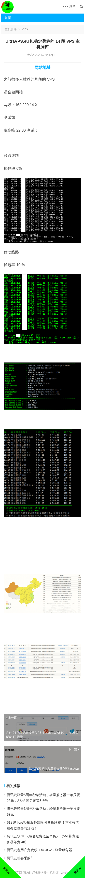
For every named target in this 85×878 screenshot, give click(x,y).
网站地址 (42, 67)
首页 (8, 18)
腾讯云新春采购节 (20, 858)
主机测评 (11, 29)
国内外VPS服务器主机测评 (40, 872)
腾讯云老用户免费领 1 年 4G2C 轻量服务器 (39, 850)
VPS (25, 29)
